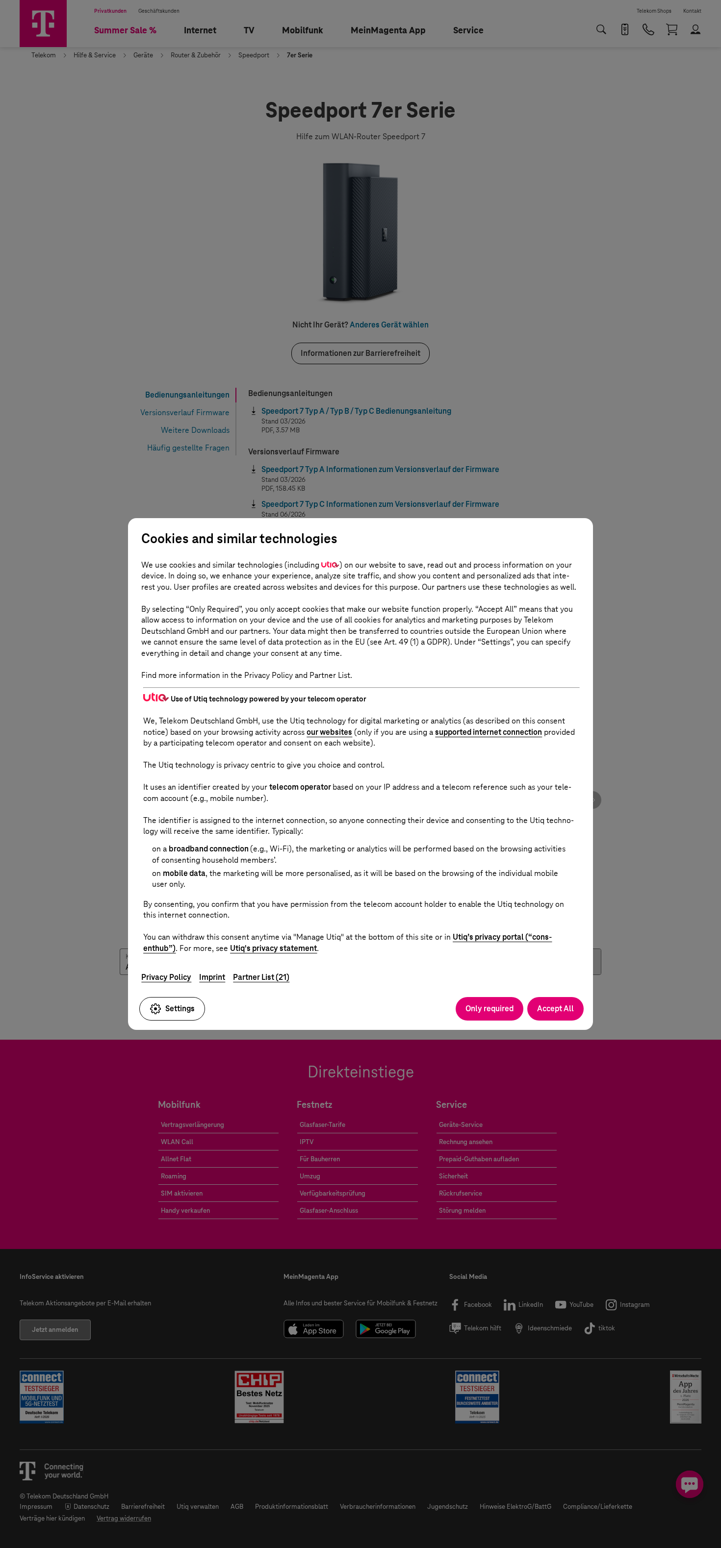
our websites (329, 732)
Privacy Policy (166, 977)
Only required (489, 1008)
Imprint (212, 977)
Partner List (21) (261, 977)
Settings (180, 1008)
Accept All (555, 1008)
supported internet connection (488, 732)
